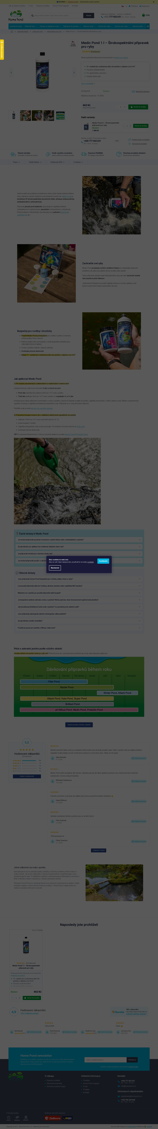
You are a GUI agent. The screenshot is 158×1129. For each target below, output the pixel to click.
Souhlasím (103, 561)
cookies (91, 562)
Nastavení (55, 568)
